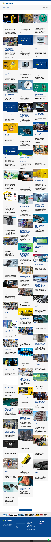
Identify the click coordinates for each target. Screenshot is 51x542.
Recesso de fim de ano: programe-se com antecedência (25, 162)
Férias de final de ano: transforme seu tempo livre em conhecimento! (24, 184)
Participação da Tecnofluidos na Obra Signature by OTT (40, 364)
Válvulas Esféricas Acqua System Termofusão (39, 95)
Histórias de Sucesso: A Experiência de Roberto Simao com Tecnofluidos (9, 330)
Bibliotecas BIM (17, 525)
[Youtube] (40, 521)
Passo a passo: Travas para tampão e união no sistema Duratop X (39, 47)
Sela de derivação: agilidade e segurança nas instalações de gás (39, 181)
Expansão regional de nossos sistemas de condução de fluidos (10, 432)
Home (44, 7)
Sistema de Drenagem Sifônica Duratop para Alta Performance (40, 325)
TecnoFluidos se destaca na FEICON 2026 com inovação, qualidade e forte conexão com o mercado (25, 116)
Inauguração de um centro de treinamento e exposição (39, 448)
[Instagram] (39, 521)
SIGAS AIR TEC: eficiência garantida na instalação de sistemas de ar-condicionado (39, 265)
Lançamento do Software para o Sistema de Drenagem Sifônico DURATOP (25, 277)
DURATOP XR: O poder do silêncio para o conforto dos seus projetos (9, 270)
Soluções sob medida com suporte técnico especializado (9, 182)
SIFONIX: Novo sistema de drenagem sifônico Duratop (9, 450)
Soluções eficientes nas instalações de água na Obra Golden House (39, 424)
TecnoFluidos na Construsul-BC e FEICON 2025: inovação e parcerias (9, 248)
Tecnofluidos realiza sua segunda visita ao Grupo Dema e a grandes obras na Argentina (40, 285)
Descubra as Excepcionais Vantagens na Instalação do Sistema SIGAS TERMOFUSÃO (9, 368)
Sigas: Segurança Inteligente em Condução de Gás (25, 489)
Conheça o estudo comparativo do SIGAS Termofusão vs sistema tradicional (24, 466)
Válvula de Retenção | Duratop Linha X (24, 138)
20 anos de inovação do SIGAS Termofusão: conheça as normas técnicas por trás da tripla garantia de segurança (24, 359)
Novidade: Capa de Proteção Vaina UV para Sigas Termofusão (10, 203)
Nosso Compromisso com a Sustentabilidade (39, 247)
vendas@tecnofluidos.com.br (32, 526)
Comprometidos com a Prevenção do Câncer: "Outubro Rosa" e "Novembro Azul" (25, 418)
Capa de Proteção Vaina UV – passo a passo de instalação (39, 114)
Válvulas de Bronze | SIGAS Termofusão (9, 135)
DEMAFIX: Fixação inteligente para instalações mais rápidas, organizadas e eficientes (24, 93)
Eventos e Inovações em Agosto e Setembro (10, 312)
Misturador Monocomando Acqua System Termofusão (39, 25)
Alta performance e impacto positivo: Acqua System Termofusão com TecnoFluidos (40, 205)
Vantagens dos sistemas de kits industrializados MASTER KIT (40, 344)
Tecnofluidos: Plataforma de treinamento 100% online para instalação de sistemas (9, 291)
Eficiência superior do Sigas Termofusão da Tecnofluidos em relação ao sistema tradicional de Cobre (25, 398)
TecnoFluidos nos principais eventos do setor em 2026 (9, 114)
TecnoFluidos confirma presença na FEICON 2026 (40, 134)
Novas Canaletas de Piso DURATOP (39, 472)
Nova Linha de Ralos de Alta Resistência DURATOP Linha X (9, 494)
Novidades (17, 527)
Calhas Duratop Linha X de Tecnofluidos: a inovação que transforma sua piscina (9, 409)
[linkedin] (42, 521)
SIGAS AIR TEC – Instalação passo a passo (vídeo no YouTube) (39, 158)
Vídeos (16, 528)
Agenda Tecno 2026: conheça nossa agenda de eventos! (9, 157)
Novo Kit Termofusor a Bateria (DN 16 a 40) (9, 95)
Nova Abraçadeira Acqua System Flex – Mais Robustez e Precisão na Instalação (25, 207)
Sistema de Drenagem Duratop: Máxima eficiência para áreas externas (40, 226)
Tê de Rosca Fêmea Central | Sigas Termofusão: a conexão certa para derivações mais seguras (9, 73)
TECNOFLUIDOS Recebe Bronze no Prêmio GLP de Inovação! (40, 402)
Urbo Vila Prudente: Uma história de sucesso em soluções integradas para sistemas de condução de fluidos (25, 444)
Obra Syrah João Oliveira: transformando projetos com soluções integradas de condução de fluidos (9, 388)
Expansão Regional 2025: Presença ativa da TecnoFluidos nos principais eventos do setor (25, 231)
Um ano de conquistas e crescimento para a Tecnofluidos (23, 299)
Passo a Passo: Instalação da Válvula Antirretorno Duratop (24, 71)
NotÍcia (5, 22)
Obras (16, 526)
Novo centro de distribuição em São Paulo (9, 471)
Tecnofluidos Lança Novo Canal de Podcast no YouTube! (40, 383)
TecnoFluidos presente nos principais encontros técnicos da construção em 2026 (40, 72)
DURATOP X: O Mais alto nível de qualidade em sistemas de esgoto (40, 305)
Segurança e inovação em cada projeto (24, 319)
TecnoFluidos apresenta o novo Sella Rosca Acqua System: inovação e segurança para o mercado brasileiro (25, 255)
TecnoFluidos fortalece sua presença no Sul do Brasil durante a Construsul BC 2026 (9, 49)
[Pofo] (8, 3)
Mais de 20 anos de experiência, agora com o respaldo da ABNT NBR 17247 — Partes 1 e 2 (10, 26)
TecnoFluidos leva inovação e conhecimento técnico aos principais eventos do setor (24, 48)
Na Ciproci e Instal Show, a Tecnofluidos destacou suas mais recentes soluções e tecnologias (24, 338)
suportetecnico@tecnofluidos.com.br (31, 529)
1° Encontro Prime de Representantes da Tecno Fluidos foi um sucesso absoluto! (25, 379)
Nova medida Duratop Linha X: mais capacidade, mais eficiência (10, 227)
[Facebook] (43, 521)
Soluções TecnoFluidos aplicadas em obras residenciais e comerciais (25, 26)
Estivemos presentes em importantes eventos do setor (9, 350)
